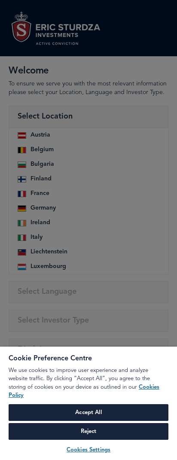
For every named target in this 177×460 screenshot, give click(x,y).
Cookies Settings (88, 450)
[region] (88, 403)
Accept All (88, 412)
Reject (89, 431)
